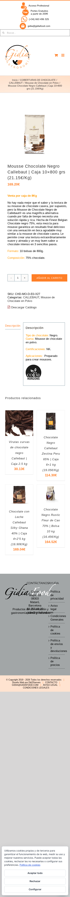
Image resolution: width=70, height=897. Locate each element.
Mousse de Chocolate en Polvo (31, 299)
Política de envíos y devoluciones (56, 645)
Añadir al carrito (49, 277)
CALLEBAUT (31, 297)
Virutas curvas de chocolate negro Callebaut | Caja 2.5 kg (19, 452)
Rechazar (35, 881)
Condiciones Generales (56, 617)
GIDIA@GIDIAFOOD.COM (25, 685)
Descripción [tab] (12, 325)
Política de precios (55, 661)
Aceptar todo (35, 873)
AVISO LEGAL (50, 685)
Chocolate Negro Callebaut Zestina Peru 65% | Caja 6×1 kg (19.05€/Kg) (51, 454)
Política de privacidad (56, 595)
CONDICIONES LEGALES (36, 687)
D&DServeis (35, 682)
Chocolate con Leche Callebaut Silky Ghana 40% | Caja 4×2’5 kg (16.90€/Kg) (19, 528)
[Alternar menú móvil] (63, 55)
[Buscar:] (35, 32)
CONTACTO (51, 682)
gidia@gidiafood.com (39, 26)
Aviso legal (54, 607)
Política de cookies (55, 630)
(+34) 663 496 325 (39, 19)
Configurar (35, 889)
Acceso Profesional (39, 5)
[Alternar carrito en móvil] (56, 55)
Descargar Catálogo (23, 307)
